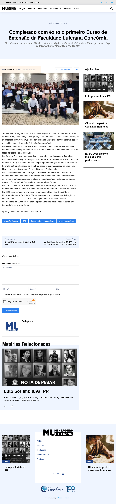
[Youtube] (112, 3)
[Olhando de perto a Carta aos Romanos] (98, 110)
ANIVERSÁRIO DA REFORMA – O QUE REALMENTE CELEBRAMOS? (59, 243)
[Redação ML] (12, 326)
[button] (111, 8)
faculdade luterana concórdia (42, 221)
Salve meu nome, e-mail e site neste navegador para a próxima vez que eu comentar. (33, 294)
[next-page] (12, 406)
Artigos (89, 461)
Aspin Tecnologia (64, 498)
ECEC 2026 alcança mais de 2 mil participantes (96, 157)
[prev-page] (5, 406)
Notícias (62, 23)
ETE (24, 221)
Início (52, 23)
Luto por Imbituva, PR (26, 391)
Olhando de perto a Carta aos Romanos (96, 124)
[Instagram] (107, 3)
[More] (76, 69)
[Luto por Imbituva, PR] (39, 367)
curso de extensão (11, 221)
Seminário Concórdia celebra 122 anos (20, 243)
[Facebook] (102, 3)
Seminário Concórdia (66, 221)
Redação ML (10, 69)
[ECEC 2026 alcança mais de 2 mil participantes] (98, 141)
